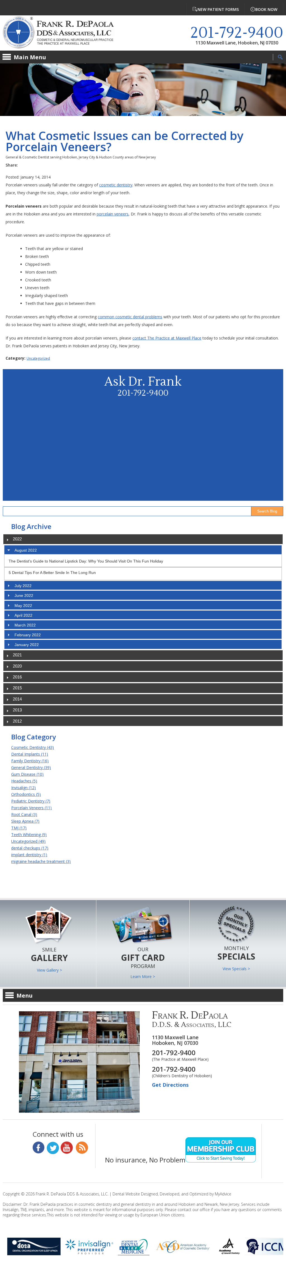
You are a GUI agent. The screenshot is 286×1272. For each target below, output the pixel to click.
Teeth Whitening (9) (29, 834)
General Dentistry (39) (31, 767)
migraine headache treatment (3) (41, 861)
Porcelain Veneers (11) (31, 807)
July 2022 (23, 585)
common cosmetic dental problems (130, 316)
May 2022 (23, 605)
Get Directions (170, 1084)
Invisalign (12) (23, 787)
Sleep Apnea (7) (25, 821)
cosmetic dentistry (115, 185)
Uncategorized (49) (28, 841)
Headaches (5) (24, 781)
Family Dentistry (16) (30, 760)
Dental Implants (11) (29, 754)
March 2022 (25, 625)
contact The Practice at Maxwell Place (166, 338)
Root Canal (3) (24, 814)
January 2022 (27, 644)
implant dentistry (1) (29, 854)
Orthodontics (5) (26, 794)
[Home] (63, 33)
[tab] (143, 549)
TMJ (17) (19, 827)
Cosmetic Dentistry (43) (32, 747)
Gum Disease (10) (27, 774)
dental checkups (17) (29, 848)
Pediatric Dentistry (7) (30, 801)
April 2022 (23, 615)
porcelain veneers (112, 214)
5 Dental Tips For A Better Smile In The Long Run (52, 572)
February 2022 (28, 635)
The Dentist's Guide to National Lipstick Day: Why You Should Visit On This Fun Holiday (86, 561)
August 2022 (26, 550)
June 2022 (24, 595)
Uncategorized (38, 358)
